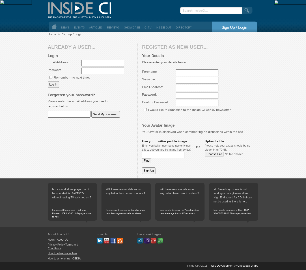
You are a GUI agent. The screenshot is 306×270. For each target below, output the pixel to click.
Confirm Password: (155, 102)
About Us (62, 239)
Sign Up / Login (234, 27)
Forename (149, 71)
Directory (184, 27)
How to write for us (59, 258)
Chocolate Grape (247, 265)
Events (79, 27)
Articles (96, 27)
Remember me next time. (72, 77)
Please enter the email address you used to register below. (78, 103)
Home (54, 27)
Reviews (113, 27)
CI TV (147, 27)
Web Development (222, 265)
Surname (148, 79)
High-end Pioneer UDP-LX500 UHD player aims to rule (71, 213)
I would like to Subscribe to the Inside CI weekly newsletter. (189, 110)
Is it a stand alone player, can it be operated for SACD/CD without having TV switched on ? (71, 193)
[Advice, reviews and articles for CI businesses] (81, 9)
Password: (55, 70)
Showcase (132, 27)
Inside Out (163, 27)
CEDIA (76, 258)
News (65, 27)
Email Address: (58, 62)
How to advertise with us (62, 253)
